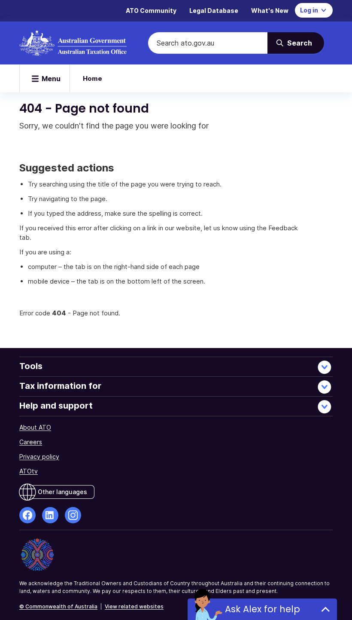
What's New (269, 10)
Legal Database (213, 10)
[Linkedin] (50, 515)
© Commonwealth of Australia (58, 606)
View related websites (134, 606)
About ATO (35, 427)
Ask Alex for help (262, 609)
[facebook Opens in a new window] (27, 515)
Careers (30, 442)
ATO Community (151, 10)
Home (92, 78)
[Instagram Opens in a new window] (73, 515)
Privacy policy (39, 456)
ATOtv (28, 471)
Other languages (62, 491)
